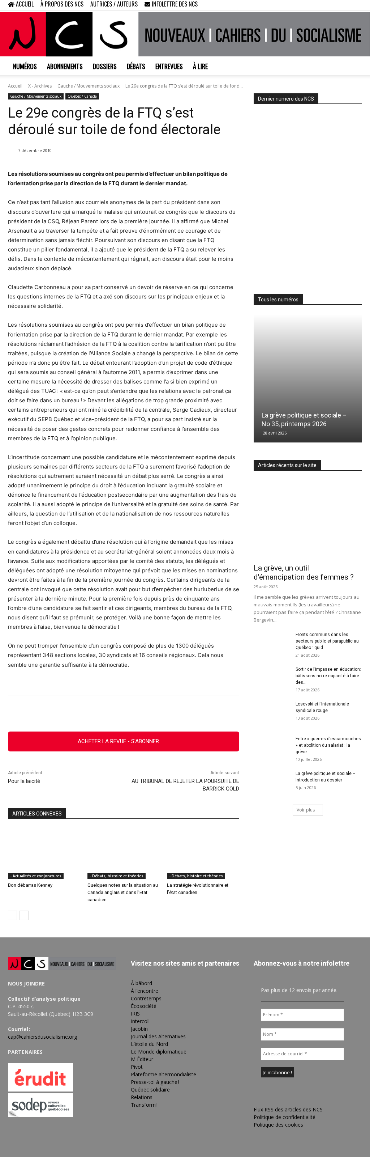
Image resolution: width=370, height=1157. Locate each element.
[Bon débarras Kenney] (44, 853)
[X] (344, 5)
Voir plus (306, 810)
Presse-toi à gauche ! (155, 1081)
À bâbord (141, 983)
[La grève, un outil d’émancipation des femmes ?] (308, 519)
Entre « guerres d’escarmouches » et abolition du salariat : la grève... (328, 745)
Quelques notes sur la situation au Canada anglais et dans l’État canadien (122, 892)
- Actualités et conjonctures (35, 875)
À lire (200, 66)
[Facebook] (320, 5)
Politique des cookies (278, 1124)
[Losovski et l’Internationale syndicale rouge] (272, 713)
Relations (141, 1097)
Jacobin (139, 1028)
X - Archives (40, 86)
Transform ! (144, 1104)
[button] (310, 5)
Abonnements (65, 66)
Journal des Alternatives (158, 1036)
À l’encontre (144, 990)
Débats (136, 66)
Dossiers (105, 66)
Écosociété (143, 1006)
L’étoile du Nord (149, 1044)
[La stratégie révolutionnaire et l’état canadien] (203, 853)
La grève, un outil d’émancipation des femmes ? (304, 572)
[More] (173, 713)
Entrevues (169, 66)
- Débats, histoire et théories (116, 875)
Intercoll (140, 1021)
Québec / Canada (82, 96)
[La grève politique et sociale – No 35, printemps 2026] (308, 378)
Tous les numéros (278, 299)
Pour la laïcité (24, 781)
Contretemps (146, 998)
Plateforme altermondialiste (163, 1074)
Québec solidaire (150, 1089)
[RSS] (332, 5)
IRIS (135, 1013)
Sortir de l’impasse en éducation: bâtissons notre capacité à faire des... (328, 676)
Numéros (25, 66)
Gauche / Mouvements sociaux (88, 86)
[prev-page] (12, 915)
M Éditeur (142, 1059)
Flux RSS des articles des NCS (288, 1109)
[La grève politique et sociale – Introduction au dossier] (272, 783)
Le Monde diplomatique (158, 1051)
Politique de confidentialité (284, 1117)
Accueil (15, 86)
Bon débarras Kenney (30, 885)
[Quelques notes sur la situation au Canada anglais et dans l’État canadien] (123, 853)
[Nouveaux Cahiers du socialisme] (185, 34)
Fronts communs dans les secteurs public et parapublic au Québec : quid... (327, 641)
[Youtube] (356, 5)
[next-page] (24, 915)
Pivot (137, 1066)
